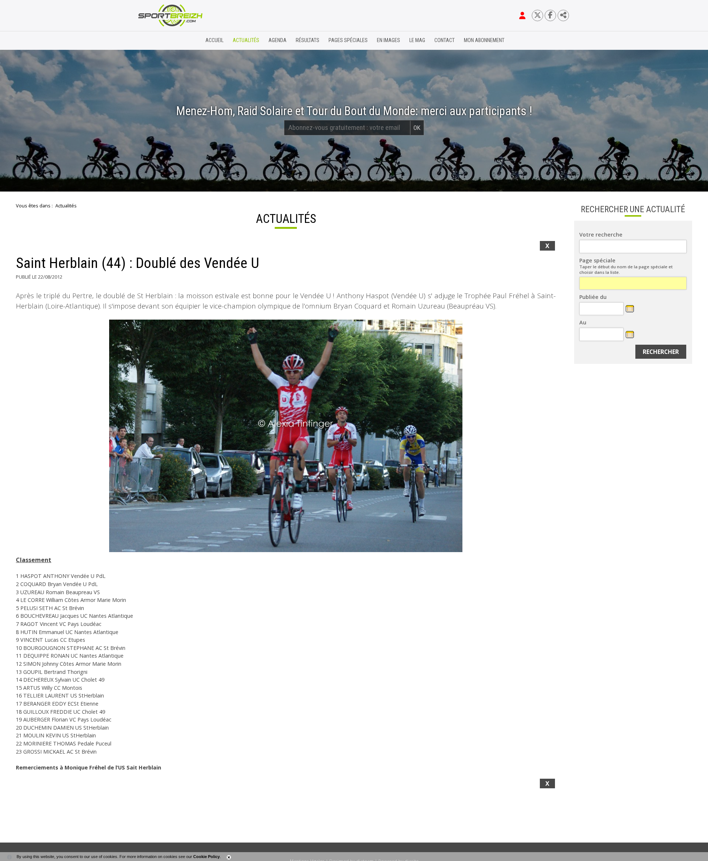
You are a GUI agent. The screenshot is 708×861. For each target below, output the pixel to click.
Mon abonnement (484, 40)
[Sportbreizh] (155, 40)
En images (388, 40)
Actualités (246, 40)
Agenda (277, 40)
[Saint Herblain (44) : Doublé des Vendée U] (286, 435)
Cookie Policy (206, 856)
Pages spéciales (348, 40)
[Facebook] (550, 15)
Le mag (417, 40)
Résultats (307, 40)
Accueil (214, 40)
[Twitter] (537, 15)
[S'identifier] (522, 15)
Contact (444, 40)
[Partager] (563, 15)
